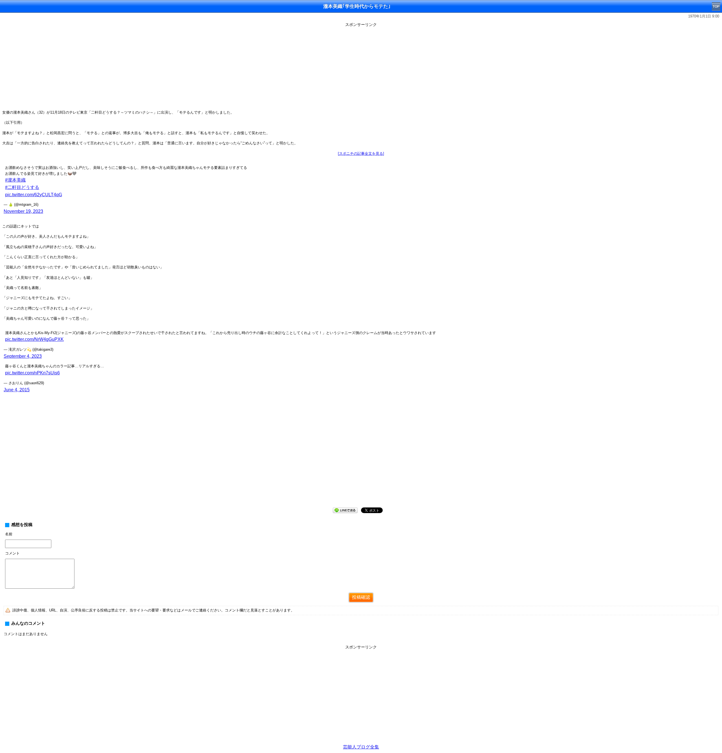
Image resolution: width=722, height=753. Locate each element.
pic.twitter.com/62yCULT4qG (33, 194)
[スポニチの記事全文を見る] (361, 153)
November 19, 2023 (23, 211)
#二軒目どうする (22, 187)
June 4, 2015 (17, 389)
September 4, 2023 (23, 356)
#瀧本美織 (15, 180)
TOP (716, 6)
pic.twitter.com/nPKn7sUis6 (32, 372)
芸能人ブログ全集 (361, 747)
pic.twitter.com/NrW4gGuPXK (34, 339)
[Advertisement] (361, 68)
